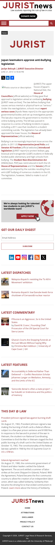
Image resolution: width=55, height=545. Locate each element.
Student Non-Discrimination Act (30, 159)
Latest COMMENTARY (18, 312)
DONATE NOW (28, 16)
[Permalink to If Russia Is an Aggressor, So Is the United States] (5, 321)
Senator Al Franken (11, 147)
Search (51, 23)
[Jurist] (27, 7)
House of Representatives (14, 166)
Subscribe (27, 246)
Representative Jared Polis (31, 144)
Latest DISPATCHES (16, 272)
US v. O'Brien (7, 451)
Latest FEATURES (14, 364)
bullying (47, 99)
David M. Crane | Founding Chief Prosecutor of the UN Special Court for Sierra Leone (30, 328)
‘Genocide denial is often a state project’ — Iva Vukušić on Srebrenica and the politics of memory (32, 392)
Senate (39, 166)
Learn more (14, 488)
